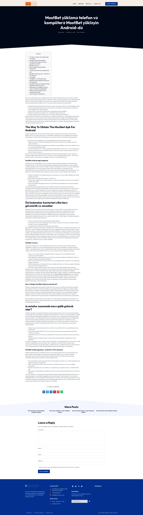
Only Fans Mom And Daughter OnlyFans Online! (36, 411)
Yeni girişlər (32, 77)
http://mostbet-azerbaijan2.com (63, 274)
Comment (41, 430)
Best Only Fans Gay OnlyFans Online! (106, 410)
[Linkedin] (82, 486)
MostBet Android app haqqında (37, 60)
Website (40, 461)
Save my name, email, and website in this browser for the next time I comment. (59, 467)
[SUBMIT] (90, 501)
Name (40, 448)
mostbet (50, 386)
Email (40, 454)
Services (80, 3)
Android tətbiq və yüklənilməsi (37, 94)
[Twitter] (75, 486)
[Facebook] (73, 486)
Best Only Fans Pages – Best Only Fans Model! (83, 411)
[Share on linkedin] (51, 392)
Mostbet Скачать (34, 65)
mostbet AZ (56, 386)
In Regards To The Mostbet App (37, 79)
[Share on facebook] (44, 392)
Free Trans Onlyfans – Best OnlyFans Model (59, 411)
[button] (111, 4)
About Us (88, 3)
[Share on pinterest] (54, 392)
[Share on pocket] (58, 392)
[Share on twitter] (47, 392)
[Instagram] (79, 486)
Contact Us (97, 3)
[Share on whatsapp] (61, 392)
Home (74, 3)
